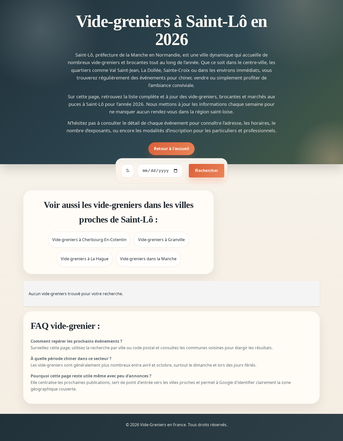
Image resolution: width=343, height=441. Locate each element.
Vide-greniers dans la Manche (148, 258)
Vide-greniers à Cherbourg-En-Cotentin (89, 239)
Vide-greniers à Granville (161, 239)
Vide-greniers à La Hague (84, 258)
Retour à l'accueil (171, 148)
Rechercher (206, 170)
